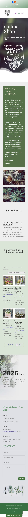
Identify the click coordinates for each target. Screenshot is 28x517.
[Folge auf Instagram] (15, 2)
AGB (20, 508)
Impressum (15, 508)
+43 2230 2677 (14, 4)
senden (21, 478)
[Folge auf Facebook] (13, 2)
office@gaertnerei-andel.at (14, 7)
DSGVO (9, 508)
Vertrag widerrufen (14, 515)
